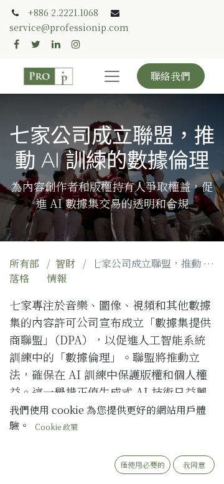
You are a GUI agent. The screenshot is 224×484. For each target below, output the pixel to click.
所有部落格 (24, 270)
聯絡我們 (170, 76)
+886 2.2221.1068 (63, 12)
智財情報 (61, 270)
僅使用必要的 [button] (142, 464)
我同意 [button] (194, 464)
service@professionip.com (69, 27)
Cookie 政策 (56, 426)
